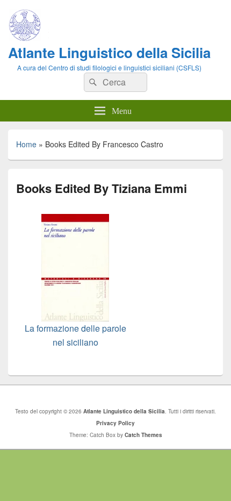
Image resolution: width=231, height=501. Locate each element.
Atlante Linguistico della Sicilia (109, 52)
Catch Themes (143, 435)
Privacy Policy (115, 423)
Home (26, 144)
